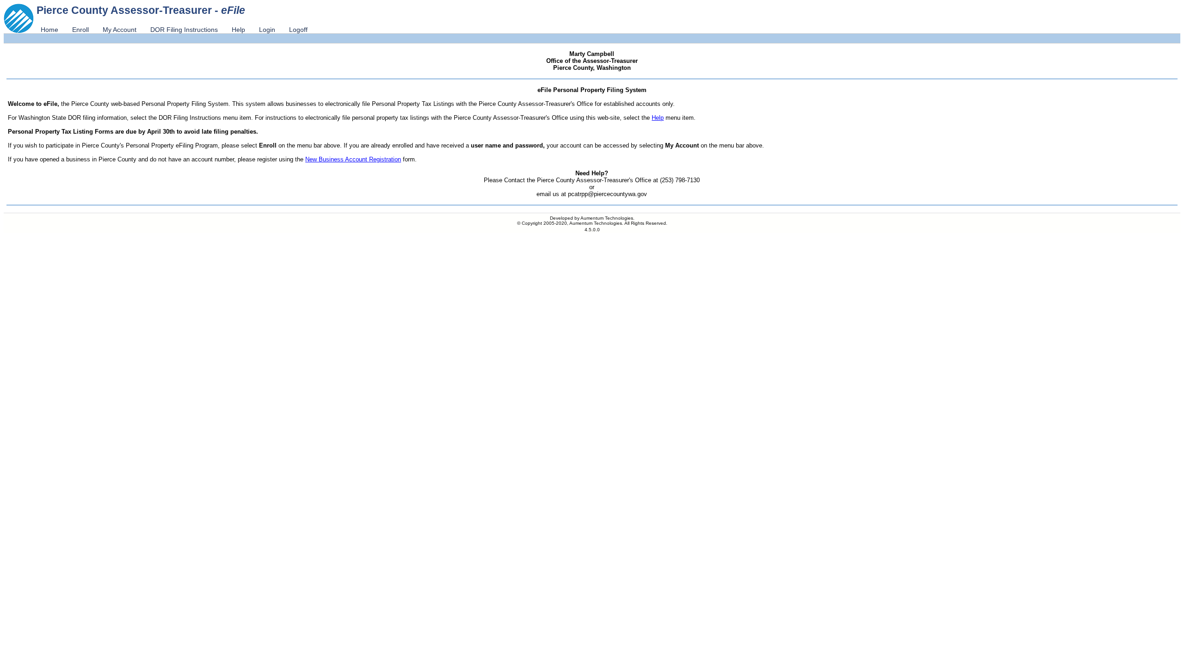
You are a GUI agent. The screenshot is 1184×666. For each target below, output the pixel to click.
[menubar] (174, 29)
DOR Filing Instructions (184, 29)
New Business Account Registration (353, 159)
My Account (119, 29)
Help (238, 29)
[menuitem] (49, 29)
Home (49, 29)
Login (267, 29)
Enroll (80, 29)
